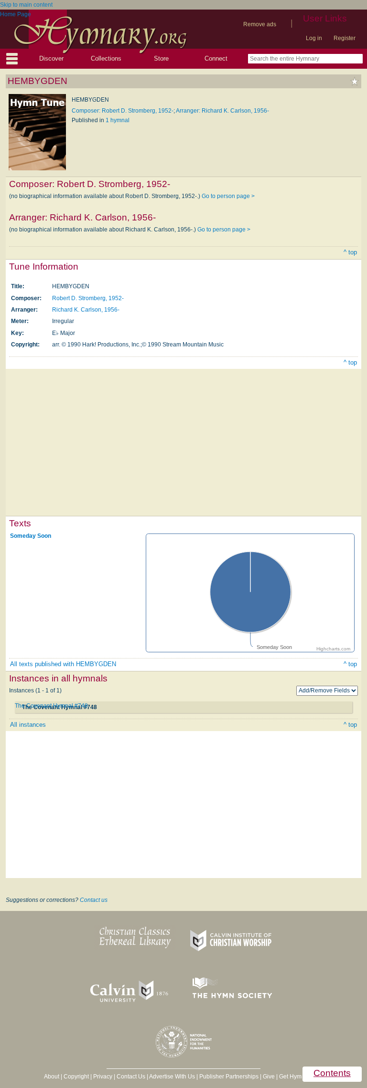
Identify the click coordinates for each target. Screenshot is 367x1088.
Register (345, 38)
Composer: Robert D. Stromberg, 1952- (122, 110)
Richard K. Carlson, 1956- (85, 309)
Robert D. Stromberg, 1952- (88, 298)
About (51, 1076)
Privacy (102, 1076)
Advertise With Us (172, 1076)
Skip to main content (26, 4)
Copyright (76, 1076)
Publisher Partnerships (229, 1076)
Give (269, 1076)
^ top (350, 252)
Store (161, 58)
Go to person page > (228, 196)
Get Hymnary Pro (301, 1076)
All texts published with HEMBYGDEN (63, 664)
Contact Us (131, 1076)
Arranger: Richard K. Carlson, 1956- (222, 110)
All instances (28, 724)
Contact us (94, 900)
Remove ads (259, 24)
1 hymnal (118, 120)
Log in (314, 38)
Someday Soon (30, 535)
